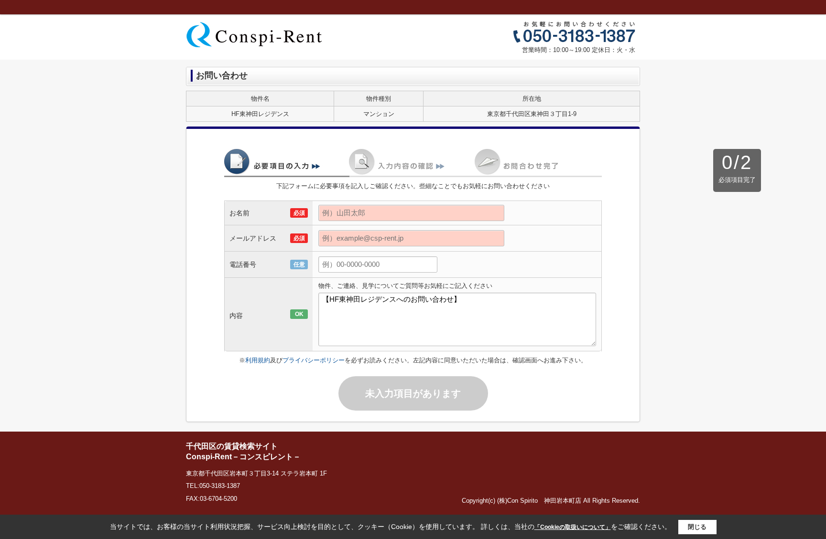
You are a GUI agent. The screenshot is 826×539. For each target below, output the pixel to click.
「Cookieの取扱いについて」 (572, 527)
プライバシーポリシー (314, 360)
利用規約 (257, 360)
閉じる (697, 526)
